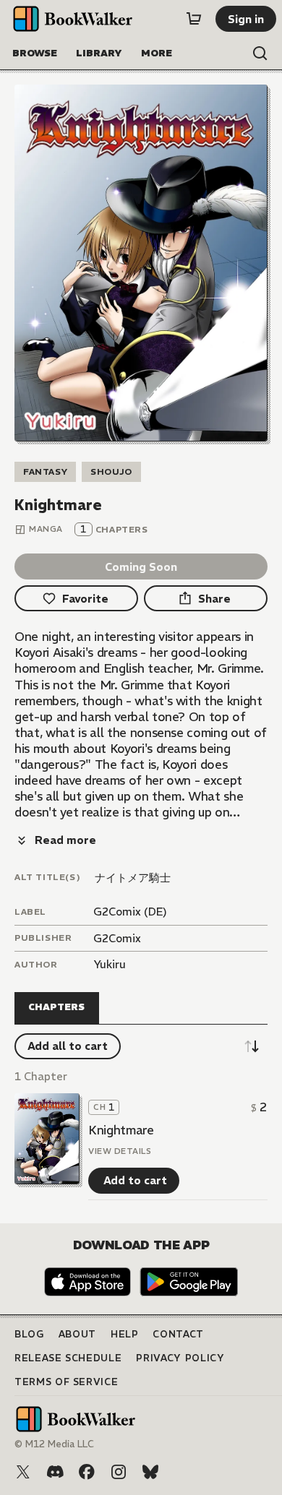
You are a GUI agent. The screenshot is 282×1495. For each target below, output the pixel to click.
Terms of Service (66, 1382)
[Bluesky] (150, 1472)
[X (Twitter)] (23, 1472)
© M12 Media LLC (54, 1444)
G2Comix (117, 938)
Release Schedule (67, 1358)
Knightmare (121, 1130)
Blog (29, 1334)
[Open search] (260, 53)
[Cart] (194, 19)
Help (125, 1334)
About (77, 1334)
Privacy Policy (180, 1358)
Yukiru (109, 964)
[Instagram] (118, 1472)
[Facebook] (86, 1472)
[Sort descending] (252, 1046)
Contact (178, 1334)
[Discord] (55, 1472)
